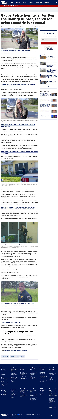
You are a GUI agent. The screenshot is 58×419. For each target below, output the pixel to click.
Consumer (3, 374)
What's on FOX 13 (14, 395)
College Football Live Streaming (53, 394)
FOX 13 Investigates (4, 378)
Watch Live (52, 368)
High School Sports (23, 378)
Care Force (42, 381)
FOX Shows (13, 394)
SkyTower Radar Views (14, 370)
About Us (32, 388)
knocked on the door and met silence (22, 59)
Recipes (31, 376)
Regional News (24, 388)
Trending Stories (14, 393)
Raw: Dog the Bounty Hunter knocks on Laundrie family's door (13, 244)
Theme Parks (42, 374)
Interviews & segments (42, 394)
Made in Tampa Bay (43, 376)
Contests (12, 397)
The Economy (3, 394)
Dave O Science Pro (33, 378)
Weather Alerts (13, 376)
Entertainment (14, 388)
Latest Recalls (3, 391)
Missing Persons (15, 356)
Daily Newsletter (4, 384)
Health (2, 376)
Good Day (32, 368)
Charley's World (33, 370)
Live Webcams (13, 373)
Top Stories (3, 369)
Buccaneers (22, 369)
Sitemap (2, 385)
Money (2, 388)
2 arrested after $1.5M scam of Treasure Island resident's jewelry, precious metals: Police (45, 106)
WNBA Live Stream (52, 407)
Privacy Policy (49, 48)
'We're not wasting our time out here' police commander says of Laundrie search (17, 303)
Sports (22, 368)
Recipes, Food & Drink (43, 378)
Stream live (42, 391)
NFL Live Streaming (52, 391)
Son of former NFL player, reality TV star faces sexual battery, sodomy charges (45, 111)
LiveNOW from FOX (52, 373)
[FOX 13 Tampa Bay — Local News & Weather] (4, 2)
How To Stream (52, 369)
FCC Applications (33, 399)
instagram (52, 415)
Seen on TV (3, 381)
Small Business (3, 395)
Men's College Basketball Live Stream (52, 401)
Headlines (12, 390)
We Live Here (43, 368)
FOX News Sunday (4, 382)
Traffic (31, 369)
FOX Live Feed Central (51, 378)
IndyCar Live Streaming (51, 399)
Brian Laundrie (31, 57)
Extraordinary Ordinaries (32, 374)
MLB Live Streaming (53, 395)
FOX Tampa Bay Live (53, 381)
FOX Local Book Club (14, 391)
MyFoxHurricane (14, 380)
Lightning (22, 372)
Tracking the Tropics (14, 378)
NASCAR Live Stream (53, 396)
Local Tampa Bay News (4, 371)
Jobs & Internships (33, 394)
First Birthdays (32, 377)
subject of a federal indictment (10, 147)
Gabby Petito (13, 26)
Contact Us (32, 401)
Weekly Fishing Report (23, 376)
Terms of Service (49, 49)
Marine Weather (13, 374)
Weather (13, 368)
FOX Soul (51, 376)
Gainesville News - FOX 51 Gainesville (23, 393)
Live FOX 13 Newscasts (51, 371)
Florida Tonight (42, 370)
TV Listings (32, 392)
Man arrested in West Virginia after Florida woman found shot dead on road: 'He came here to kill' (51, 84)
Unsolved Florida (4, 380)
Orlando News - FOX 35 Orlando (24, 391)
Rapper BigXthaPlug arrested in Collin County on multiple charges (45, 116)
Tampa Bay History (43, 380)
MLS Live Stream (52, 408)
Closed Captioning (33, 396)
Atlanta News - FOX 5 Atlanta (23, 396)
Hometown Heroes (33, 372)
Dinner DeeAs (42, 372)
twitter (49, 415)
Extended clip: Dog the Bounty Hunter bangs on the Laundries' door (15, 183)
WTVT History (32, 395)
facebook (47, 415)
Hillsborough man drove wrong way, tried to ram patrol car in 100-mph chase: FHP (45, 100)
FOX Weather (13, 381)
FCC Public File (32, 398)
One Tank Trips (42, 373)
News (22, 356)
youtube (54, 415)
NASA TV (51, 379)
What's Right (42, 369)
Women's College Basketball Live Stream (52, 405)
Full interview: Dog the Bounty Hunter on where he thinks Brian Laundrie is (16, 50)
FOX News (8, 26)
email (56, 415)
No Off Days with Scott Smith (23, 374)
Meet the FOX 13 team (33, 391)
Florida (2, 373)
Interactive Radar (14, 371)
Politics (2, 377)
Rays (21, 370)
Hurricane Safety (14, 377)
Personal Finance (4, 393)
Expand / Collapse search (56, 2)
